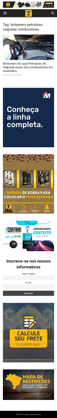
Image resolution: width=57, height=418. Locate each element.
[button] (5, 13)
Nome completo (28, 274)
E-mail (28, 283)
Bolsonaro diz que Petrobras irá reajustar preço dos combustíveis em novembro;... (28, 67)
